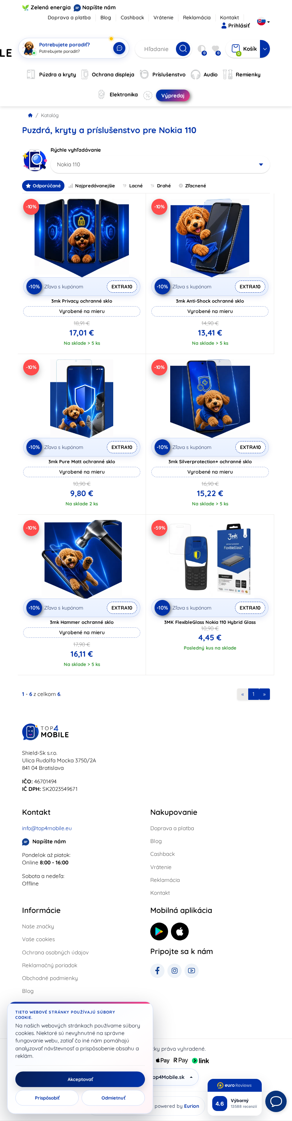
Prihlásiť (239, 25)
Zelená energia (51, 7)
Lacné (136, 185)
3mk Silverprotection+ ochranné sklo (210, 461)
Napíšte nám (99, 7)
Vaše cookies (38, 939)
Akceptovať (80, 1079)
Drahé (164, 185)
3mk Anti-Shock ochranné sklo (210, 301)
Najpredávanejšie (95, 185)
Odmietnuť (113, 1098)
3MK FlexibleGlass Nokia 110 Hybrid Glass (210, 622)
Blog (105, 17)
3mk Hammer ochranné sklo (82, 622)
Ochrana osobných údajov (55, 952)
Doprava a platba (69, 17)
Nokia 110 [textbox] (68, 164)
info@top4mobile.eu (47, 828)
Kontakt (229, 17)
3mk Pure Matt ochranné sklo (81, 461)
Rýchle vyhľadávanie (76, 150)
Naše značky (38, 926)
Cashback (132, 17)
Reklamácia (197, 17)
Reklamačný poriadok (49, 965)
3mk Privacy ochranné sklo (81, 301)
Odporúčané (47, 185)
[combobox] (160, 164)
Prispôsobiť (47, 1098)
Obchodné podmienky (50, 978)
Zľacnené (195, 185)
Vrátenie (163, 17)
